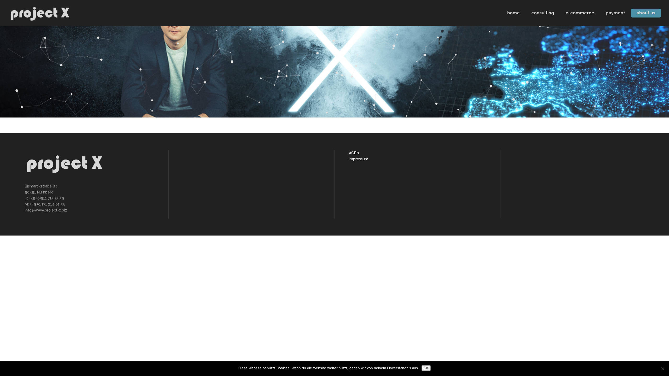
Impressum (358, 159)
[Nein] (662, 368)
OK (426, 368)
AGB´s (354, 153)
